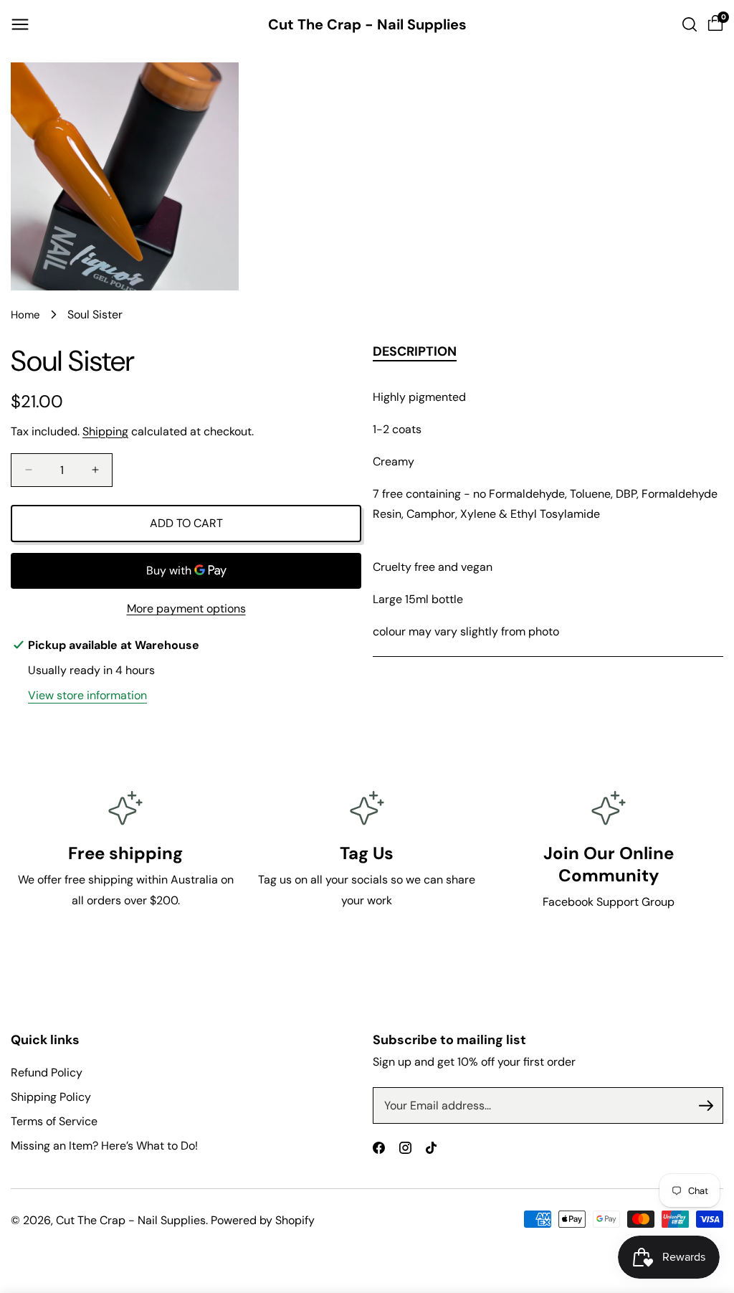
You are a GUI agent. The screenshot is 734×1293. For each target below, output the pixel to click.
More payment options (186, 608)
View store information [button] (87, 695)
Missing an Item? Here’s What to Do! (104, 1145)
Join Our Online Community (608, 864)
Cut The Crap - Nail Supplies (131, 1220)
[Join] (706, 1105)
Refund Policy (46, 1072)
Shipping (105, 431)
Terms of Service (54, 1121)
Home (25, 315)
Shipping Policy (51, 1096)
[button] (20, 24)
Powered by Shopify (263, 1220)
